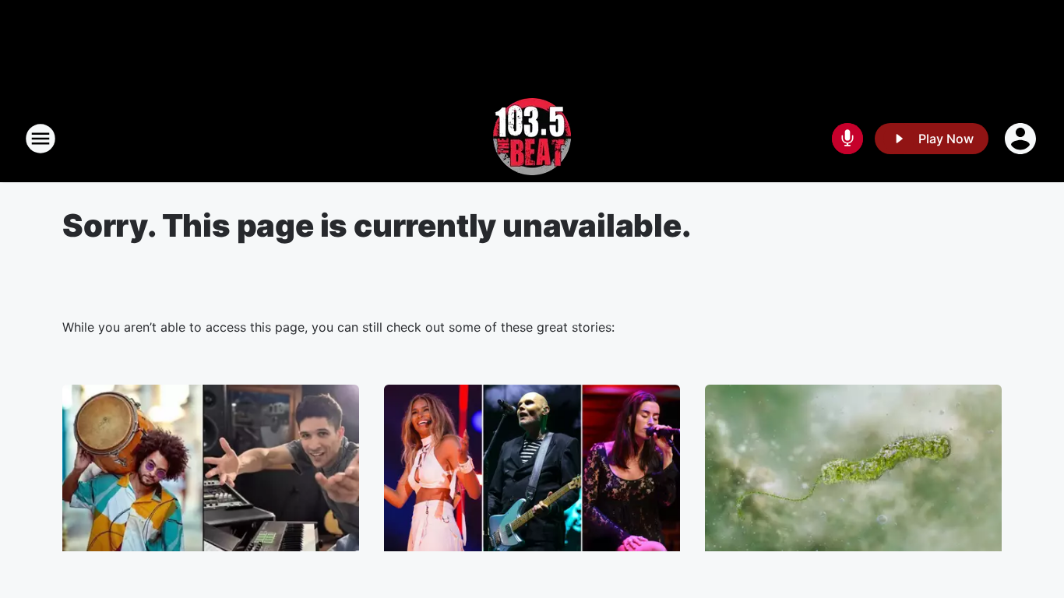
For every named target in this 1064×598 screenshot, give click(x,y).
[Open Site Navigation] (40, 138)
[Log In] (1022, 138)
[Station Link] (532, 138)
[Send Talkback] (847, 138)
